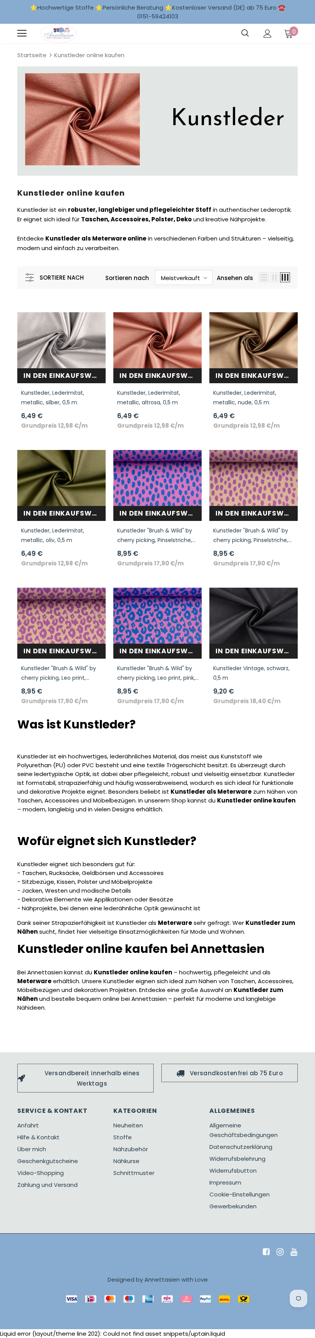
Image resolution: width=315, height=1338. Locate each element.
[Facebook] (265, 1252)
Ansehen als (235, 278)
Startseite (31, 55)
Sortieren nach (127, 278)
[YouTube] (292, 1252)
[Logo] (58, 33)
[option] (85, 1078)
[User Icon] (268, 34)
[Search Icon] (245, 33)
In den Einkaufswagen (64, 375)
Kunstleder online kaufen (89, 55)
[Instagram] (279, 1252)
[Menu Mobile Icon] (22, 33)
